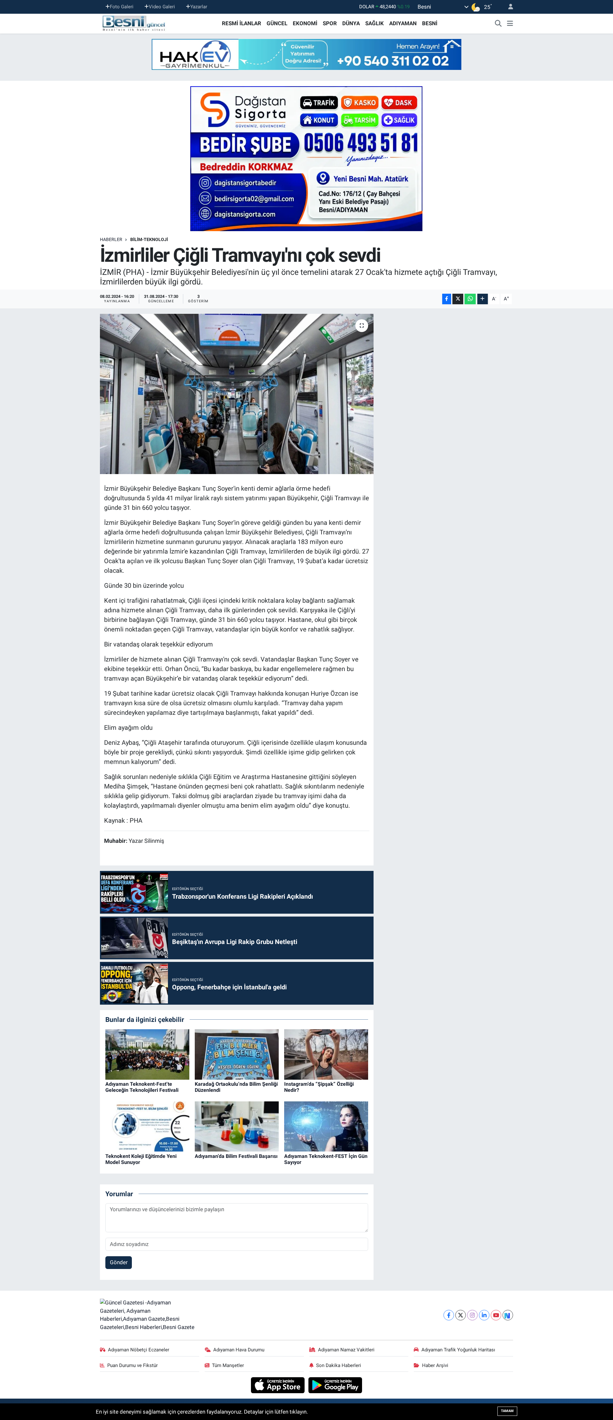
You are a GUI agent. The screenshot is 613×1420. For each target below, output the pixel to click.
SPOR (330, 23)
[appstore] (278, 1385)
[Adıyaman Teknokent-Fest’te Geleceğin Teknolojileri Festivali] (147, 1054)
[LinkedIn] (484, 1315)
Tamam (507, 1411)
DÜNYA (351, 23)
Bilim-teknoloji (149, 239)
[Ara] (498, 23)
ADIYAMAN (403, 23)
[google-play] (335, 1385)
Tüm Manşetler (228, 1365)
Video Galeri (162, 7)
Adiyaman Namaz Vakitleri (346, 1350)
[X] (460, 1315)
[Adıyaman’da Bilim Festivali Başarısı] (237, 1126)
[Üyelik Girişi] (508, 7)
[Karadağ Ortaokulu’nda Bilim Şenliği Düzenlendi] (237, 1054)
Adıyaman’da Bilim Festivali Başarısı (236, 1156)
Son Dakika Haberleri (338, 1365)
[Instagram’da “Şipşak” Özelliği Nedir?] (326, 1054)
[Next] (508, 1315)
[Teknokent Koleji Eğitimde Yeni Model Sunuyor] (147, 1126)
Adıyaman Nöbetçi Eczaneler (138, 1350)
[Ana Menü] (510, 23)
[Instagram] (472, 1315)
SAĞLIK (374, 23)
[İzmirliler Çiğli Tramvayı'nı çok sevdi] (237, 394)
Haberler (111, 239)
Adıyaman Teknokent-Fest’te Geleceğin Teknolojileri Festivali (141, 1087)
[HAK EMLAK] (306, 54)
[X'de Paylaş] (457, 299)
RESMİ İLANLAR (241, 23)
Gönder (119, 1262)
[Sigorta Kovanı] (306, 158)
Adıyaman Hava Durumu (238, 1350)
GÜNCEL (277, 23)
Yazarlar (198, 7)
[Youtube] (496, 1315)
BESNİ (429, 23)
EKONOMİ (305, 23)
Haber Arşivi (435, 1365)
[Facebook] (448, 1315)
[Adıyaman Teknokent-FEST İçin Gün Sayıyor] (326, 1126)
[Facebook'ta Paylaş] (446, 299)
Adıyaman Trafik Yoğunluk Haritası (458, 1350)
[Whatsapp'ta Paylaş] (470, 299)
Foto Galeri (121, 7)
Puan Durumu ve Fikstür (132, 1365)
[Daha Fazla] (482, 299)
